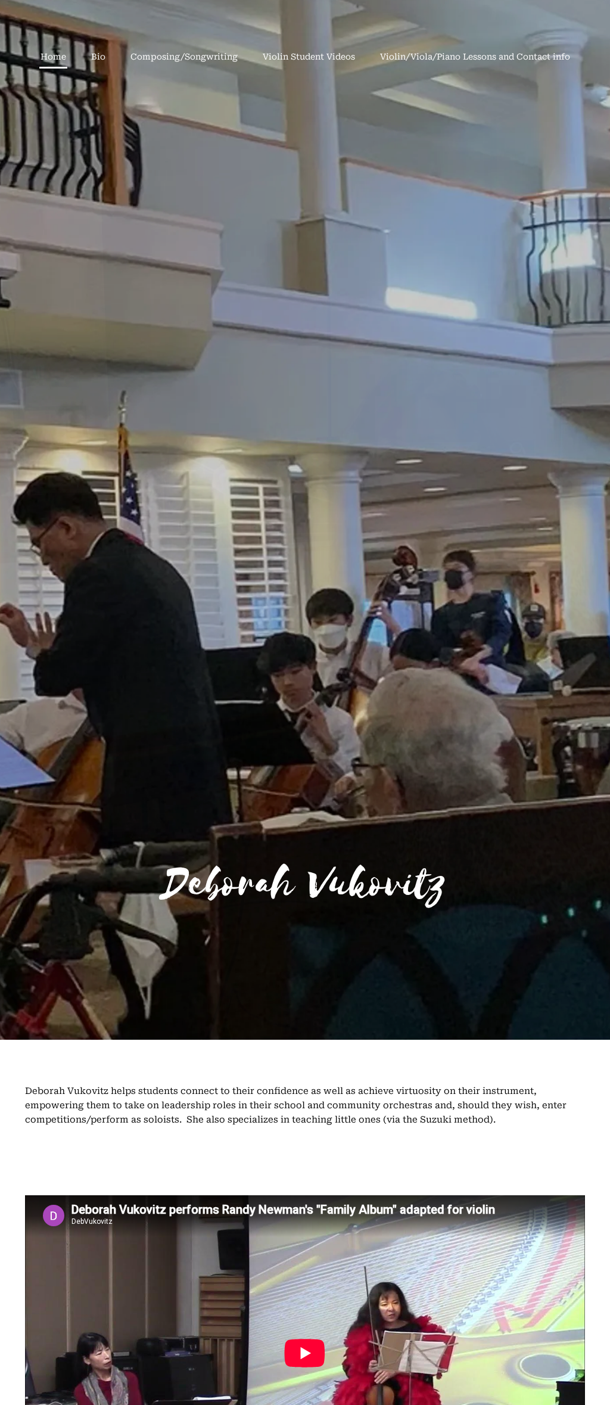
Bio (98, 56)
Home (53, 56)
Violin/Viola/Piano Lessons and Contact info (475, 56)
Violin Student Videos (309, 56)
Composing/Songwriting (184, 56)
